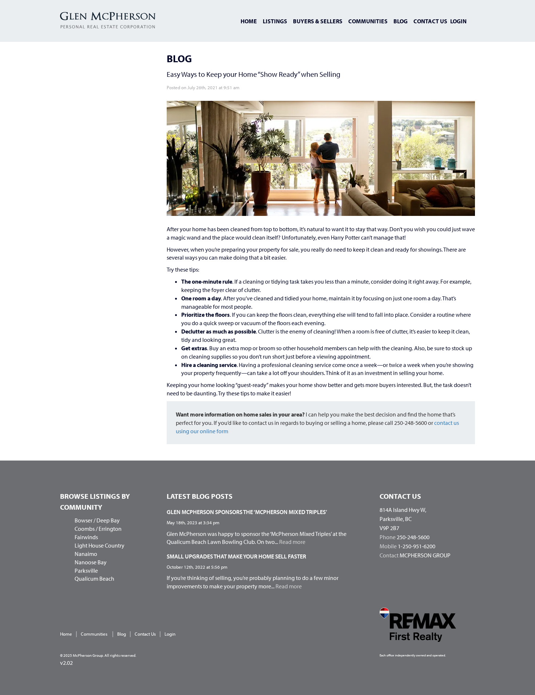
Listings (275, 21)
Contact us (430, 21)
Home (249, 21)
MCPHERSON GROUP (425, 555)
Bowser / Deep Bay (97, 520)
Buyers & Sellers (317, 21)
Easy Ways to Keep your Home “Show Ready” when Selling (253, 74)
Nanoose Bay (91, 562)
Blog (400, 21)
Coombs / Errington (98, 528)
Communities (368, 21)
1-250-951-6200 (416, 546)
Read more (292, 541)
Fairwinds (86, 537)
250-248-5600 (413, 537)
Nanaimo (86, 553)
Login (458, 21)
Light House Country (99, 545)
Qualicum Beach (94, 578)
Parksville (86, 570)
